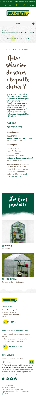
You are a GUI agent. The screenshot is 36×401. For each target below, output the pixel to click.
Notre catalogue (30, 2)
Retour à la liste (21, 38)
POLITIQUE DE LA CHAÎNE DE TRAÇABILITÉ (15, 391)
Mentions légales (8, 387)
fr (27, 5)
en (33, 5)
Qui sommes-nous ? (6, 2)
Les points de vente (18, 2)
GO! (32, 362)
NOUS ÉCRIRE (11, 322)
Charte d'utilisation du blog (12, 389)
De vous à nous (7, 385)
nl (30, 5)
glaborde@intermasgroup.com (19, 138)
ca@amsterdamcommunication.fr (19, 158)
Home (4, 30)
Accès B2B (8, 5)
